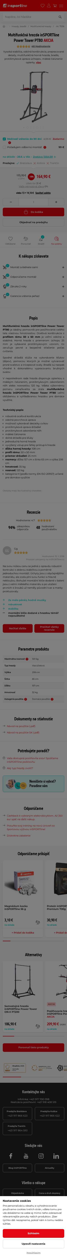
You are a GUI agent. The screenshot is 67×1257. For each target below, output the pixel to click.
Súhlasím (33, 1233)
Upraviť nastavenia (33, 1243)
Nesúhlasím (34, 1252)
